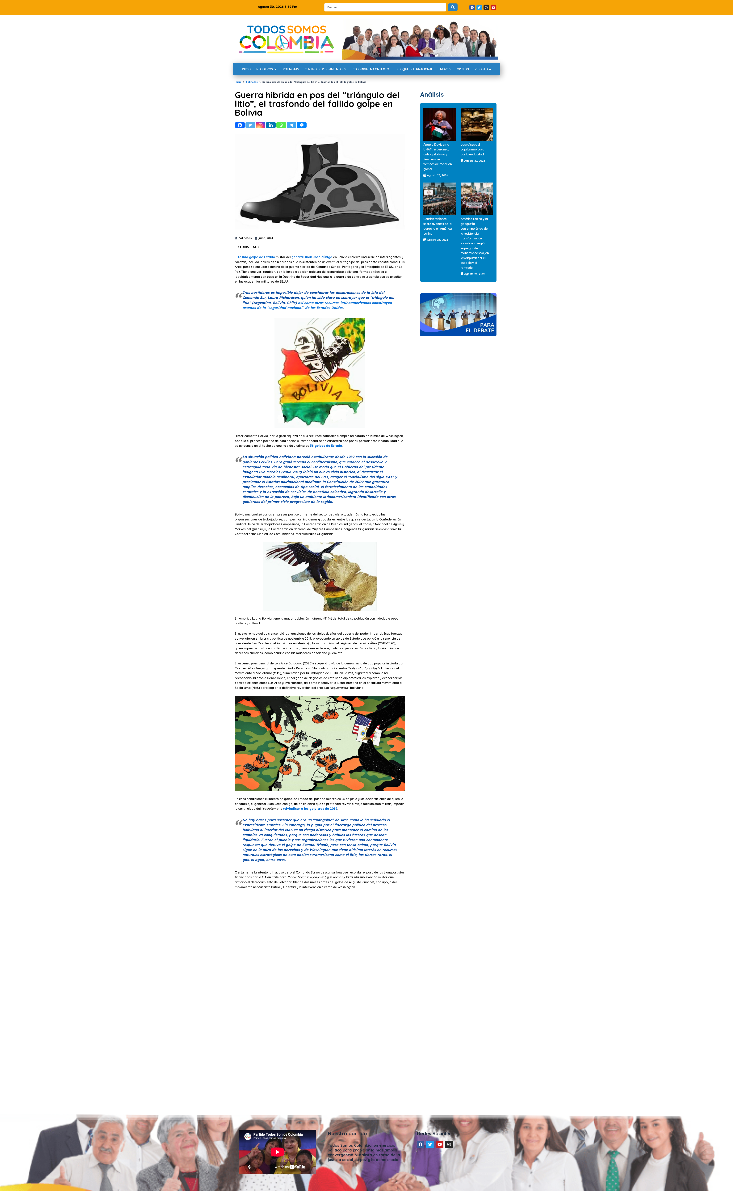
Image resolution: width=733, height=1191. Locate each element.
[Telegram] (291, 125)
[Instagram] (260, 125)
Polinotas (252, 82)
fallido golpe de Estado (256, 257)
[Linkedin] (271, 125)
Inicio (238, 82)
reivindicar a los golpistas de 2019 (310, 808)
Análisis (432, 94)
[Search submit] (453, 7)
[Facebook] (240, 125)
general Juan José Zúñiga (311, 257)
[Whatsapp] (281, 125)
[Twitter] (250, 125)
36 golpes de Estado (326, 446)
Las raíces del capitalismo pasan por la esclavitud (473, 149)
